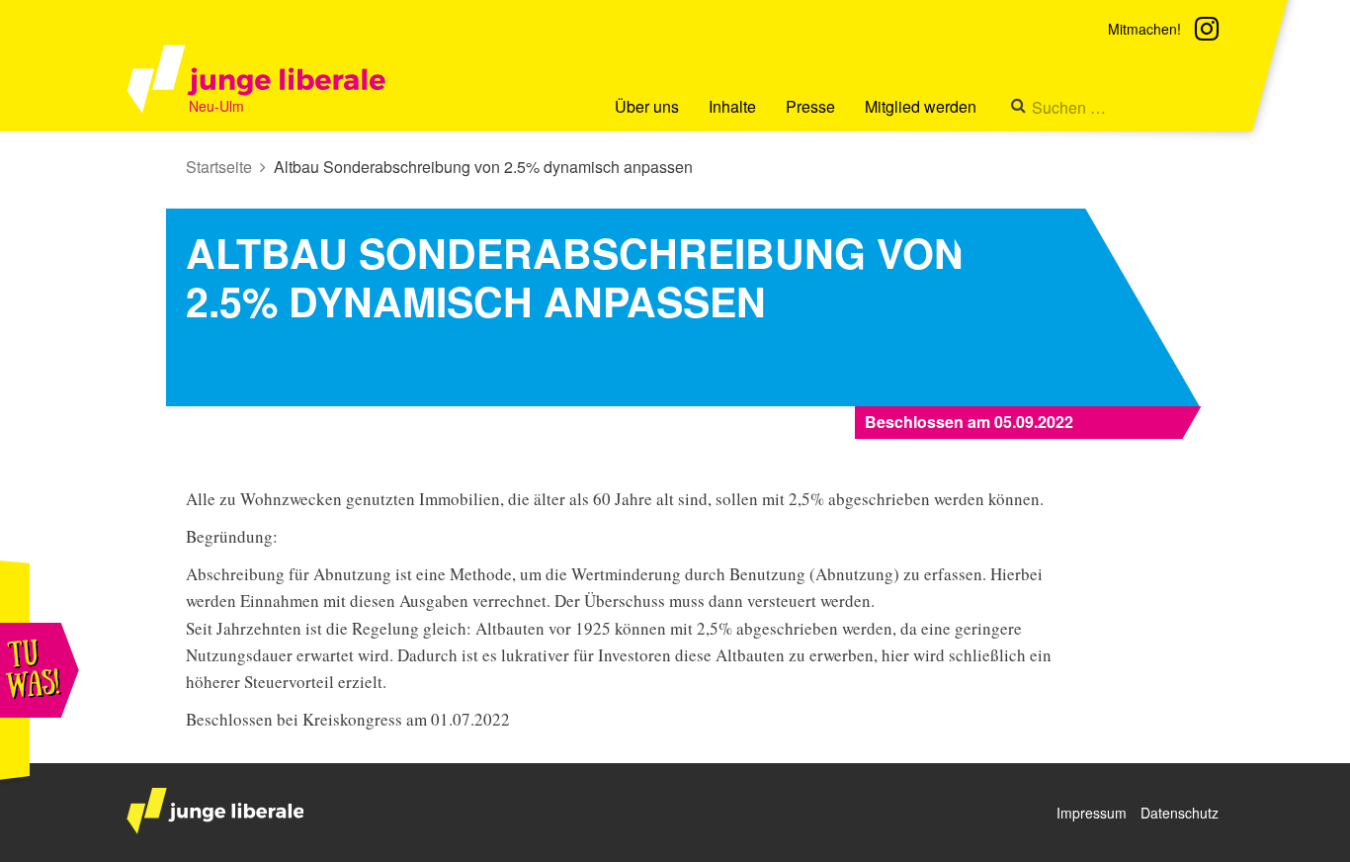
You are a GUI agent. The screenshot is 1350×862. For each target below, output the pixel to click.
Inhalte (732, 106)
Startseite (219, 166)
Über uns (647, 106)
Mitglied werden (920, 106)
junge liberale (215, 811)
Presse (810, 106)
